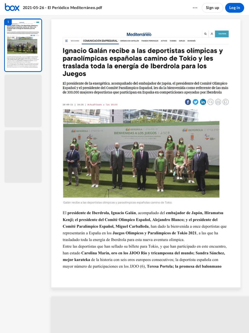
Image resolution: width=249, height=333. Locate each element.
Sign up (212, 8)
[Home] (12, 7)
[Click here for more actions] (195, 8)
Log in (234, 8)
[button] (23, 45)
